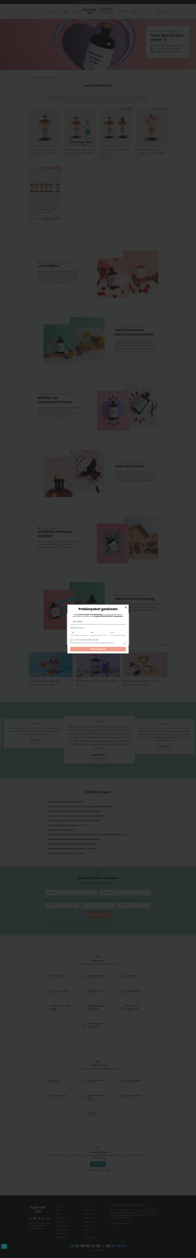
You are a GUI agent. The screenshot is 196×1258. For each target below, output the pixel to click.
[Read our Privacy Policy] (124, 643)
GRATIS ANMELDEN (98, 649)
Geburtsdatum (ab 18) (77, 628)
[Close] (126, 607)
